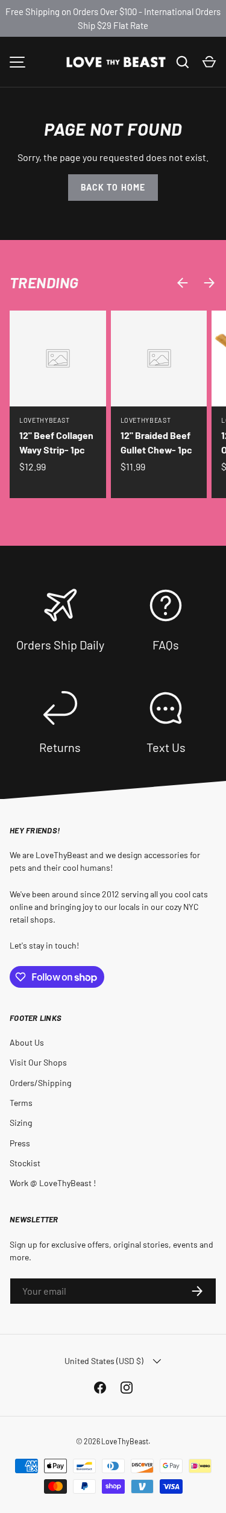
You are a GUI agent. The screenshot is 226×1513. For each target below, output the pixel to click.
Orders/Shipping (40, 1083)
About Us (27, 1042)
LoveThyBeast (124, 1441)
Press (20, 1143)
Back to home (113, 187)
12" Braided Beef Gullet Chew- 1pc (156, 442)
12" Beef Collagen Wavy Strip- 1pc (56, 442)
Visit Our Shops (38, 1062)
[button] (209, 62)
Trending (44, 282)
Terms (21, 1103)
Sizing (21, 1122)
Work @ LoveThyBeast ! (53, 1183)
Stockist (25, 1163)
